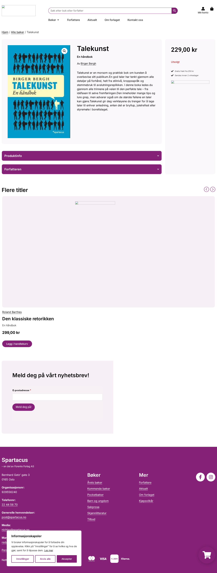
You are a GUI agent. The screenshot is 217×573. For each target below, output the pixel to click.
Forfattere (145, 482)
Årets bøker (94, 482)
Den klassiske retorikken (28, 318)
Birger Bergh (88, 63)
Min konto (203, 12)
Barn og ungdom (98, 501)
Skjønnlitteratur (96, 513)
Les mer (48, 550)
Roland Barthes (12, 312)
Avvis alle (45, 558)
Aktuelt (143, 488)
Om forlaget (146, 494)
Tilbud (91, 519)
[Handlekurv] (213, 9)
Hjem (5, 32)
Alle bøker (17, 32)
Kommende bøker (98, 488)
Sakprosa (93, 507)
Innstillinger (22, 558)
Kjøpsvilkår (146, 501)
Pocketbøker (95, 494)
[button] (64, 51)
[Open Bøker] (58, 20)
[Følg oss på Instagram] (210, 477)
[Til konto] (203, 8)
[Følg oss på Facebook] (200, 477)
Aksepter (67, 558)
